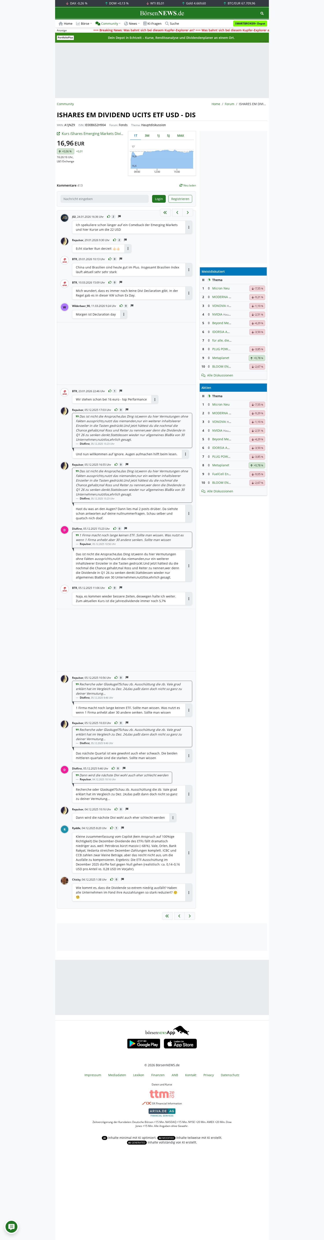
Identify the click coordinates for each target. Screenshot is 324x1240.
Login (159, 199)
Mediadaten (117, 1075)
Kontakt (190, 1075)
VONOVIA (219, 306)
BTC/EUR (241, 3)
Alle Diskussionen (220, 375)
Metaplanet (220, 358)
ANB (175, 1075)
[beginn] (165, 212)
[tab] (135, 135)
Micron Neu (221, 288)
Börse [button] (85, 23)
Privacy (208, 1075)
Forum (229, 104)
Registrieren (180, 199)
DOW (118, 3)
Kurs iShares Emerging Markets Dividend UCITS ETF (104, 133)
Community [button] (109, 23)
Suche (174, 23)
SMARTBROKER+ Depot (250, 23)
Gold (195, 3)
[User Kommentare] (11, 1227)
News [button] (133, 23)
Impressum (92, 1075)
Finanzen (158, 1075)
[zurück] (177, 212)
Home (68, 23)
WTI (156, 3)
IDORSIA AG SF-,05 (225, 332)
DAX (78, 3)
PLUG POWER (222, 349)
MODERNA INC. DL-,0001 (230, 297)
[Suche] (262, 13)
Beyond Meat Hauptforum (231, 323)
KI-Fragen (154, 23)
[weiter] (187, 212)
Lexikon (138, 1075)
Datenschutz (230, 1075)
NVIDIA (217, 314)
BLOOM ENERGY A (225, 366)
